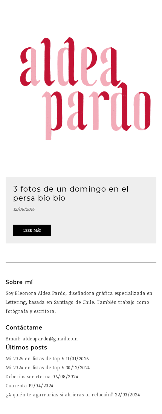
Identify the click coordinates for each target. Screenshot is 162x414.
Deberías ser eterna (28, 376)
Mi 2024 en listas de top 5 (35, 367)
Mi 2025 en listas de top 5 (35, 358)
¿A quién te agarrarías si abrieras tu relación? (59, 394)
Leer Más (32, 230)
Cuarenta (16, 385)
